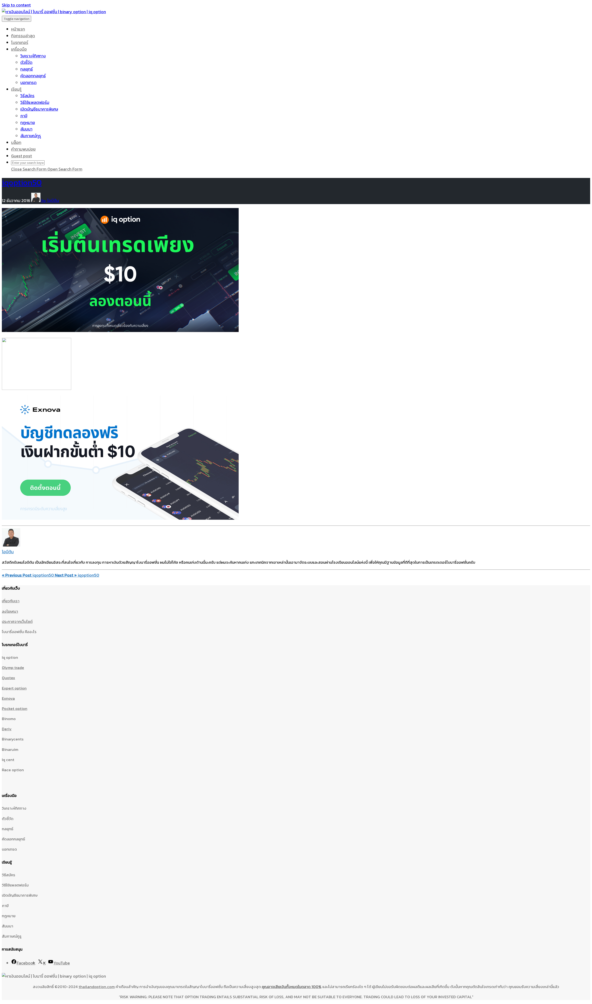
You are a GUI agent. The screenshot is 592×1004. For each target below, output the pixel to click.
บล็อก (16, 142)
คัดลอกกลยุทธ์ (33, 76)
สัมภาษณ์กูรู (30, 136)
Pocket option (14, 709)
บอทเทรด (28, 82)
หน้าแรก (18, 29)
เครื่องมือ (19, 49)
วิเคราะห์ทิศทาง (33, 56)
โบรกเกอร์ (19, 42)
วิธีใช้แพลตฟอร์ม (34, 102)
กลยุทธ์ (26, 69)
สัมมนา (26, 129)
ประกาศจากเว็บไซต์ (17, 622)
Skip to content (16, 5)
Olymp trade (13, 668)
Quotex (8, 678)
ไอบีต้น (8, 552)
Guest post (21, 156)
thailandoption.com (97, 987)
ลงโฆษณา (10, 611)
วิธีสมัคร (27, 96)
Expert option (14, 688)
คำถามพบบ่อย (23, 149)
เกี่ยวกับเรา (10, 601)
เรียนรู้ (16, 89)
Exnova (8, 698)
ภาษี (23, 116)
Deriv (7, 729)
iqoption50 (22, 182)
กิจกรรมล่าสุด (23, 36)
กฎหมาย (27, 122)
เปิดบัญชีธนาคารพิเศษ (39, 109)
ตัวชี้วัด (26, 62)
